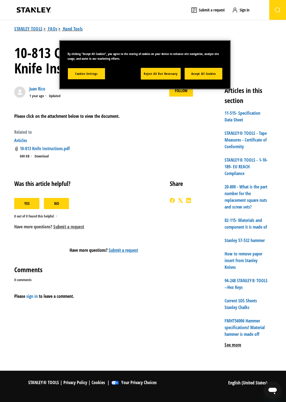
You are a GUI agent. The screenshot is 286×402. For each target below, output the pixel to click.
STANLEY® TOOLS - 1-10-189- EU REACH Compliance (246, 166)
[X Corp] (180, 200)
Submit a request (123, 250)
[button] (243, 10)
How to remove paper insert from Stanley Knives (243, 260)
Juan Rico (37, 89)
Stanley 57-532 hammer (245, 240)
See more (233, 345)
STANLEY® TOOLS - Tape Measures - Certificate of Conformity (246, 140)
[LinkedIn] (188, 200)
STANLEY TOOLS (28, 29)
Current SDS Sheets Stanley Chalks (241, 304)
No (56, 203)
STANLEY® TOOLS (43, 382)
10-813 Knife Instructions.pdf (45, 148)
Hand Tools (73, 29)
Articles (20, 140)
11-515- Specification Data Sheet (242, 116)
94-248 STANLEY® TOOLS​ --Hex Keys (246, 283)
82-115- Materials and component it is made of (246, 223)
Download (42, 156)
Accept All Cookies (203, 73)
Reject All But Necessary (161, 73)
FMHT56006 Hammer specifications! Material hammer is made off (245, 327)
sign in (32, 296)
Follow (181, 90)
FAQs (52, 29)
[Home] (33, 10)
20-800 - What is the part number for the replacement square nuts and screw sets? (246, 197)
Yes (27, 203)
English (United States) (248, 382)
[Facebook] (172, 200)
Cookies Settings (86, 73)
